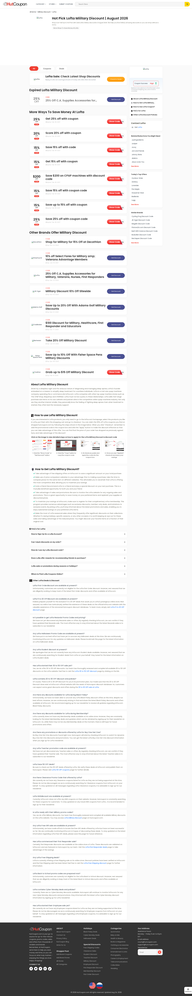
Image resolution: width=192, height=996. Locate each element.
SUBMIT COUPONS (66, 4)
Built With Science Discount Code (145, 231)
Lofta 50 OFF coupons (61, 770)
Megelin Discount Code (141, 224)
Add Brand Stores (63, 958)
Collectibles (115, 965)
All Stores (59, 961)
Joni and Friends (138, 151)
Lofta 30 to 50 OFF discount (86, 671)
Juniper (134, 143)
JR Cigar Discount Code (141, 220)
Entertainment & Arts (119, 952)
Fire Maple (135, 189)
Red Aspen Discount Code (142, 238)
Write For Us (61, 945)
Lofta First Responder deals (96, 847)
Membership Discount (92, 971)
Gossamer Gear (138, 193)
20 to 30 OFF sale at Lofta (88, 687)
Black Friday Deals (90, 932)
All (34, 69)
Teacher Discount (90, 958)
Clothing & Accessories (120, 945)
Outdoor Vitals (137, 178)
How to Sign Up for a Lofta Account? (46, 534)
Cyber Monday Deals (92, 935)
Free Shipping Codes (91, 948)
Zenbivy (135, 182)
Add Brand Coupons (64, 954)
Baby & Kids (115, 935)
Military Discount (44, 12)
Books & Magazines (118, 942)
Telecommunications (119, 962)
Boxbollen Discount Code (141, 235)
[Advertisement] (96, 47)
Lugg (133, 200)
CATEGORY (40, 4)
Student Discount (90, 954)
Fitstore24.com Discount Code (143, 227)
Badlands (135, 196)
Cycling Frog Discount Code (142, 216)
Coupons (47, 69)
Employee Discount (91, 964)
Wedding (114, 968)
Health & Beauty (117, 938)
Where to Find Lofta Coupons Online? (47, 574)
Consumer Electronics (119, 948)
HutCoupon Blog (62, 942)
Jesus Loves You (138, 162)
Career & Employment (119, 958)
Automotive (115, 932)
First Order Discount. (91, 974)
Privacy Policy (61, 938)
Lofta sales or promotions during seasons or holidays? (54, 566)
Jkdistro (135, 158)
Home (33, 12)
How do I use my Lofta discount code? (47, 550)
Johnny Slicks (137, 154)
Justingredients (138, 140)
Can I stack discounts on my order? (46, 542)
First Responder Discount (93, 968)
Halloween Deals (90, 938)
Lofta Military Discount (73, 818)
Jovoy (134, 147)
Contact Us (60, 935)
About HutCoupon (63, 932)
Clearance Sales (90, 951)
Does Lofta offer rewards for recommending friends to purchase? (58, 558)
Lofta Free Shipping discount (95, 863)
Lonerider (135, 185)
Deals (61, 69)
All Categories (61, 964)
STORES (52, 4)
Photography (116, 955)
